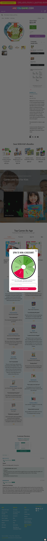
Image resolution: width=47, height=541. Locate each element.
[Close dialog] (36, 251)
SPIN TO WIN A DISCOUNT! (23, 288)
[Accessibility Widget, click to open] (45, 539)
